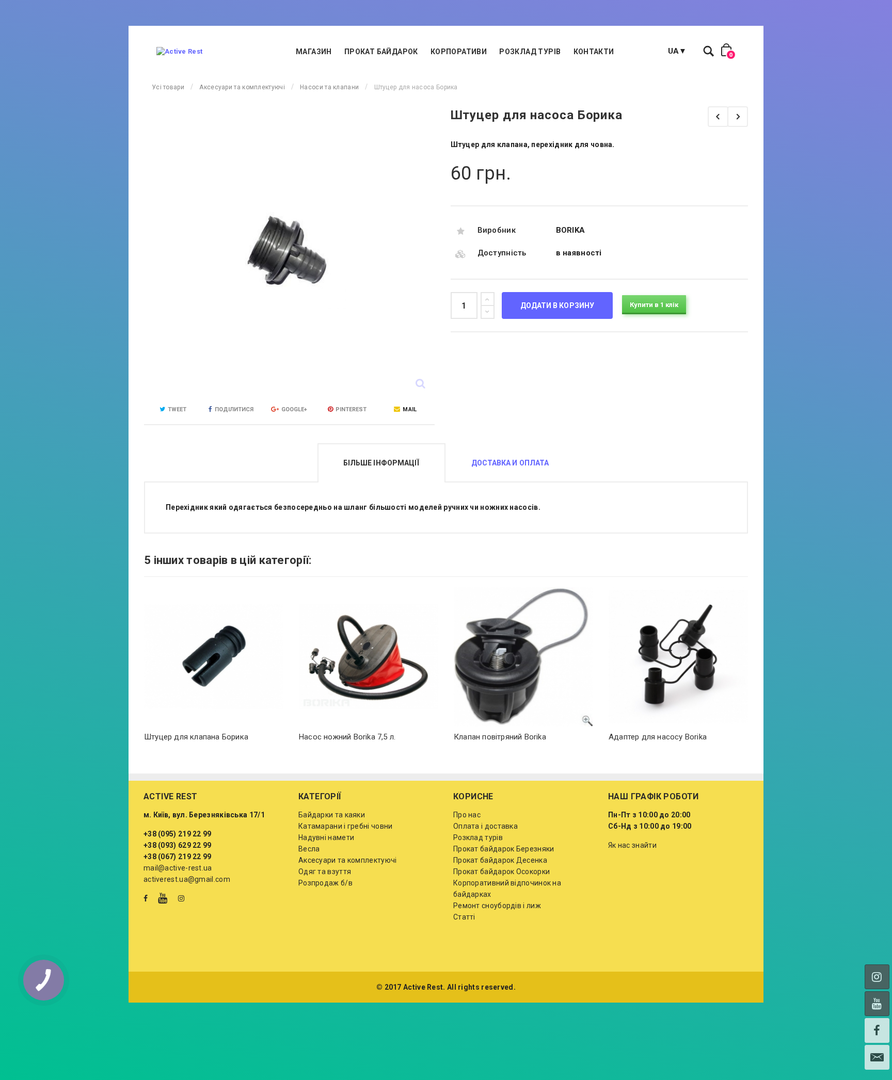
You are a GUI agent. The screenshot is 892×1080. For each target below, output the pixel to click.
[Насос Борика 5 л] (718, 116)
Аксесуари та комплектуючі (347, 860)
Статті (464, 917)
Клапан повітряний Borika (500, 737)
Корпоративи (459, 51)
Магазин (314, 51)
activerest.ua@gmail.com (187, 879)
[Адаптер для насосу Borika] (678, 657)
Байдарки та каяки (331, 815)
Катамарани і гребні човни (345, 826)
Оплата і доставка (485, 826)
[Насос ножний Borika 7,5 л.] (368, 657)
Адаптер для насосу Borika (658, 737)
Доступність (502, 252)
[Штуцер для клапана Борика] (737, 116)
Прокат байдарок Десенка (500, 860)
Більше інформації (381, 463)
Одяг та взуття (324, 871)
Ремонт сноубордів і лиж (497, 905)
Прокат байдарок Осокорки (501, 871)
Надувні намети (326, 837)
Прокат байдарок (381, 51)
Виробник (496, 230)
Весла (309, 849)
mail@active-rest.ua (178, 868)
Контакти (594, 51)
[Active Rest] (179, 51)
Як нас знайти (632, 845)
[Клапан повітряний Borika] (523, 657)
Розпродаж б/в (325, 883)
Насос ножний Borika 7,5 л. (347, 737)
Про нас (467, 815)
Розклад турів (530, 51)
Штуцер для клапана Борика (196, 737)
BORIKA (570, 230)
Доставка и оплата (510, 463)
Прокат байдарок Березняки (503, 849)
